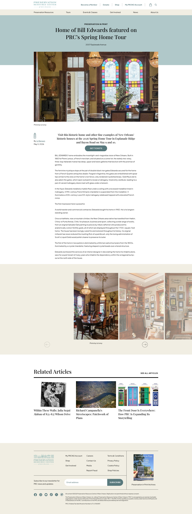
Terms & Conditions (116, 456)
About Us (154, 12)
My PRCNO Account (133, 5)
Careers (89, 456)
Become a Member (89, 5)
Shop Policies (113, 470)
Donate (106, 5)
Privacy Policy (113, 460)
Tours (68, 12)
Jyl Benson (40, 141)
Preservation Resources (43, 12)
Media (89, 465)
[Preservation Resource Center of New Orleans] (48, 459)
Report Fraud (91, 470)
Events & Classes (90, 12)
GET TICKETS (96, 148)
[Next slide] (145, 344)
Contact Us (91, 460)
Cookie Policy (113, 465)
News (135, 12)
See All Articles (149, 373)
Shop (117, 5)
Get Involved (115, 12)
